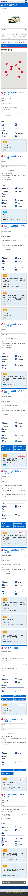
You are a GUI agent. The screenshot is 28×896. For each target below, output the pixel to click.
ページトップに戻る (23, 890)
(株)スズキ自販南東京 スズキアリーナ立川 (14, 227)
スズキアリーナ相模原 (11, 648)
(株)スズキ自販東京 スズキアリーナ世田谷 (14, 392)
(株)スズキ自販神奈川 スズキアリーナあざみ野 (14, 472)
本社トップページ (6, 103)
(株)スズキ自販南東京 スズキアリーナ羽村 (14, 795)
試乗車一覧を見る (18, 446)
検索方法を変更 (6, 882)
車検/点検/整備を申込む (19, 449)
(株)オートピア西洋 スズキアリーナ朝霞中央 (14, 720)
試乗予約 (21, 455)
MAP (3, 100)
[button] (11, 69)
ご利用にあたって (8, 892)
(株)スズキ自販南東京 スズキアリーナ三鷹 (14, 157)
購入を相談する (5, 446)
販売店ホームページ (6, 98)
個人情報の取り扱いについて (17, 892)
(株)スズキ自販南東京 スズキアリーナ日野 (14, 93)
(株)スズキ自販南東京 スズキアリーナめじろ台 (14, 551)
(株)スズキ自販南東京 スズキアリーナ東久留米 (14, 325)
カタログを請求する (6, 449)
